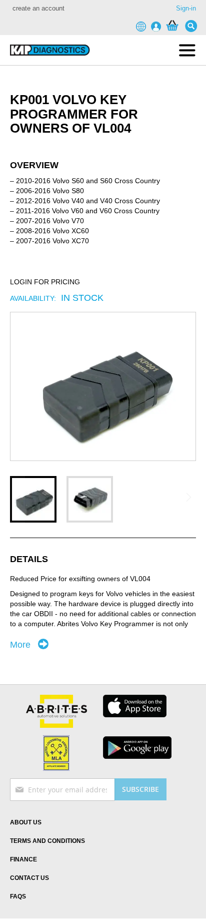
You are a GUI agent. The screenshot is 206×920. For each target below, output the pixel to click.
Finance (23, 859)
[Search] (193, 26)
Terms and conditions (47, 840)
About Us (26, 822)
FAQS (18, 896)
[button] (33, 499)
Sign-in (186, 8)
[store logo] (50, 50)
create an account (38, 8)
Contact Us (29, 877)
